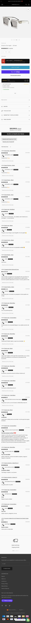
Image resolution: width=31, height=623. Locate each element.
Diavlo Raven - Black (8, 180)
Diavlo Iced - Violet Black (9, 380)
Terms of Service (5, 588)
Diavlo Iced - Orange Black (10, 317)
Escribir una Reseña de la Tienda (15, 134)
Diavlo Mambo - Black (9, 286)
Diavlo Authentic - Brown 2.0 (10, 477)
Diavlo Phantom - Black (9, 165)
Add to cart (15, 67)
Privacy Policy (4, 583)
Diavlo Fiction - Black (9, 240)
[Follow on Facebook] (2, 605)
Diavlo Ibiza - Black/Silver (10, 150)
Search (3, 576)
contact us (3, 581)
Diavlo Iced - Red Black (9, 209)
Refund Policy (4, 586)
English (21, 609)
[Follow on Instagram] (6, 605)
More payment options (15, 75)
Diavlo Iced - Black (8, 225)
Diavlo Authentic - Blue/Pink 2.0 (11, 463)
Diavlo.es (3, 43)
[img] (15, 128)
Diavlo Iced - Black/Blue (9, 303)
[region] (15, 543)
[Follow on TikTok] (9, 605)
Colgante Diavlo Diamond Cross (11, 269)
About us (3, 578)
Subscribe (7, 568)
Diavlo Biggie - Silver (8, 194)
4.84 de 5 (19, 128)
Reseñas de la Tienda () (8, 141)
